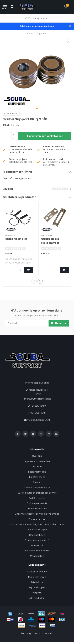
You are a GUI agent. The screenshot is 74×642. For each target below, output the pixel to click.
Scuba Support (11, 113)
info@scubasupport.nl (38, 419)
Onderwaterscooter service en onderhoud (37, 513)
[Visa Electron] (52, 625)
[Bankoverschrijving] (20, 613)
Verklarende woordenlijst (37, 550)
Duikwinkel (37, 545)
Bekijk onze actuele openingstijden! (37, 26)
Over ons (37, 455)
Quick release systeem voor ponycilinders (50, 242)
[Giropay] (10, 619)
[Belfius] (31, 613)
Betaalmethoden (37, 471)
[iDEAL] (20, 619)
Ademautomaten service (37, 487)
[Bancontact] (62, 619)
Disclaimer (37, 466)
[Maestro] (41, 619)
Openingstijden (37, 534)
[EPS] (62, 613)
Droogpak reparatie (37, 508)
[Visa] (42, 625)
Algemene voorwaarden (37, 461)
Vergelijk (37, 592)
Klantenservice (37, 476)
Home (30, 33)
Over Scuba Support (37, 529)
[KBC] (31, 619)
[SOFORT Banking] (51, 613)
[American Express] (10, 613)
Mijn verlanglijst (37, 587)
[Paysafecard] (32, 625)
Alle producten (37, 597)
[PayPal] (21, 625)
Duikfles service (37, 498)
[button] (37, 108)
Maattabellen (37, 555)
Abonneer (60, 323)
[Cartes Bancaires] (41, 613)
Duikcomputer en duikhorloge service (37, 492)
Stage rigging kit (16, 239)
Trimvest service (37, 519)
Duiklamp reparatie (37, 503)
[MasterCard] (51, 619)
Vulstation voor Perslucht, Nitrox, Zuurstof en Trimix (37, 524)
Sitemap (37, 482)
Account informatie (37, 571)
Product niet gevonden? (37, 540)
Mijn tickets (37, 582)
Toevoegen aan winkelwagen (45, 136)
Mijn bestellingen (37, 576)
